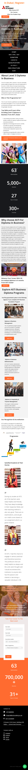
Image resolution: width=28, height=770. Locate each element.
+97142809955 (10, 712)
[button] (25, 766)
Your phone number (9, 639)
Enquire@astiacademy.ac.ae (14, 715)
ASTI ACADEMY (10, 718)
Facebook (7, 735)
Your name (7, 626)
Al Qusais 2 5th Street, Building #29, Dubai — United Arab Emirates (14, 723)
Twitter (7, 737)
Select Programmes (9, 645)
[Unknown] (6, 641)
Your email (7, 633)
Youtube (7, 739)
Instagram (7, 733)
